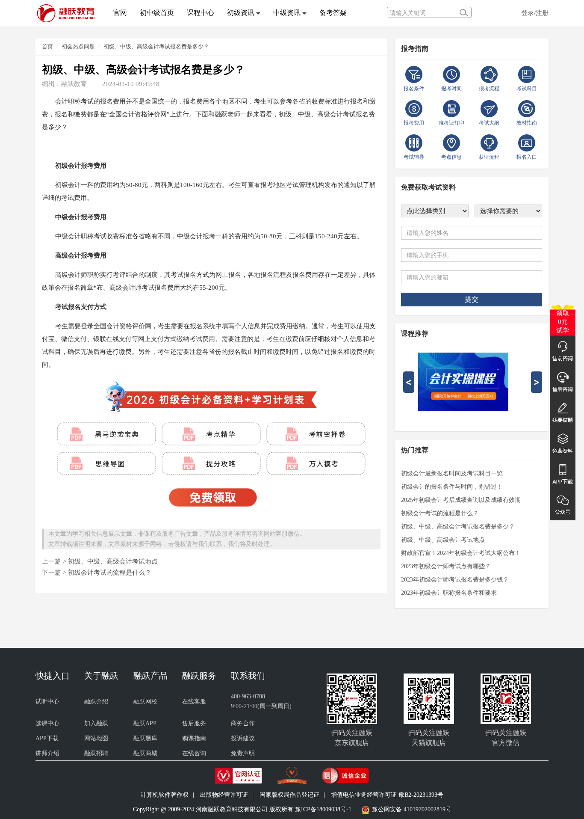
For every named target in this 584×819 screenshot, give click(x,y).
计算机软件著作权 (165, 795)
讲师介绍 (47, 753)
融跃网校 (145, 701)
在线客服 (194, 701)
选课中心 (47, 723)
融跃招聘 (96, 753)
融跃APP (144, 723)
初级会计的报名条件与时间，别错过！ (452, 487)
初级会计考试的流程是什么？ (109, 572)
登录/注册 (535, 12)
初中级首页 (157, 12)
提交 (471, 299)
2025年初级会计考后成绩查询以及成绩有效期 (461, 500)
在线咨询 (194, 753)
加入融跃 (96, 723)
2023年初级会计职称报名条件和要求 (449, 593)
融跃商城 (145, 753)
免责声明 (243, 753)
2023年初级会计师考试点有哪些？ (446, 566)
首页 (47, 46)
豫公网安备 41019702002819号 (411, 809)
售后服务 (194, 723)
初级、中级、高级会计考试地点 (113, 561)
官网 (120, 12)
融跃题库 (145, 738)
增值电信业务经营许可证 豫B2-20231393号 (387, 795)
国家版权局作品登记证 (289, 795)
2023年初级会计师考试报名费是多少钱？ (455, 579)
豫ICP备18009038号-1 (323, 809)
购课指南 (194, 738)
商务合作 (243, 723)
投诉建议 (243, 738)
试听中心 (47, 701)
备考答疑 (333, 12)
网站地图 (96, 738)
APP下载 (47, 738)
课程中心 (200, 12)
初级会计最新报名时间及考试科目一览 (452, 473)
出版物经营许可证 (224, 795)
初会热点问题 (78, 46)
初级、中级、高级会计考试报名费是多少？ (156, 46)
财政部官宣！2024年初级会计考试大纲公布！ (461, 553)
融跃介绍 (96, 701)
